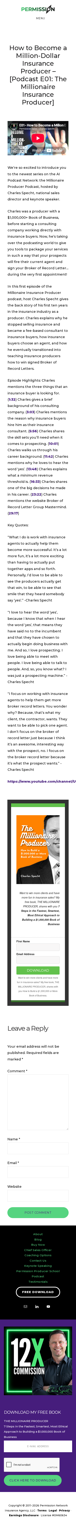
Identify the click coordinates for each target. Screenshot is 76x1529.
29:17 (13, 513)
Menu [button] (40, 18)
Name (13, 1139)
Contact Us (38, 1260)
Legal (53, 1510)
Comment (17, 1071)
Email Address (25, 954)
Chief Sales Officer (38, 1250)
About (38, 1234)
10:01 (53, 444)
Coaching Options (38, 1255)
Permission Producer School (38, 1271)
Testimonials (38, 1281)
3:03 (30, 412)
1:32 (12, 400)
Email (13, 1163)
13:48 (32, 469)
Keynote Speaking (38, 1266)
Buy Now (38, 1244)
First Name (23, 941)
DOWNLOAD (38, 970)
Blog (38, 1239)
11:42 (48, 457)
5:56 (33, 431)
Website (14, 1187)
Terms (42, 1510)
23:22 (36, 494)
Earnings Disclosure (24, 1515)
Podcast (38, 1276)
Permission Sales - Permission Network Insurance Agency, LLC (38, 9)
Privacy (64, 1510)
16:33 (35, 482)
